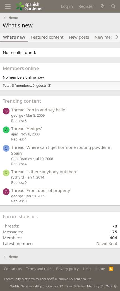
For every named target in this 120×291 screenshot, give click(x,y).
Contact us (13, 268)
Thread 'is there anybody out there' (44, 171)
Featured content (47, 37)
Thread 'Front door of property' (41, 190)
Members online (21, 68)
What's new (14, 37)
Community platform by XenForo (48, 279)
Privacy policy (67, 268)
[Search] (113, 6)
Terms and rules (39, 268)
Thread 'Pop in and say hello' (38, 109)
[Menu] (7, 6)
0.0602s (79, 286)
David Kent (106, 243)
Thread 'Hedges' (26, 128)
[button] (115, 286)
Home (100, 268)
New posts (79, 37)
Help (87, 268)
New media (105, 37)
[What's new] (102, 6)
